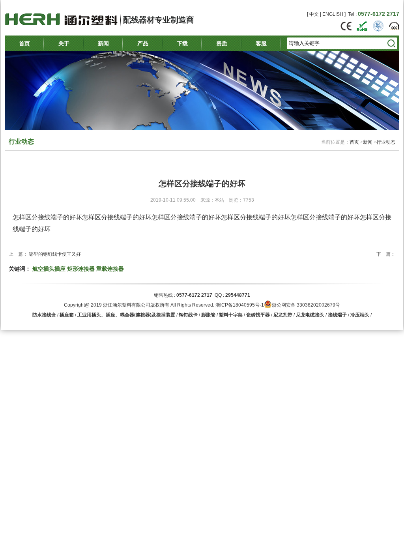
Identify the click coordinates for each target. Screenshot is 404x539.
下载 (182, 43)
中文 (314, 14)
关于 (63, 43)
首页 (24, 43)
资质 (221, 43)
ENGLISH (332, 14)
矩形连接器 (81, 269)
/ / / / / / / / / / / (202, 315)
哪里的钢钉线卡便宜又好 (55, 254)
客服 (261, 43)
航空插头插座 (48, 269)
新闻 (103, 43)
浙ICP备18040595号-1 (239, 305)
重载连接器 (110, 269)
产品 (142, 43)
